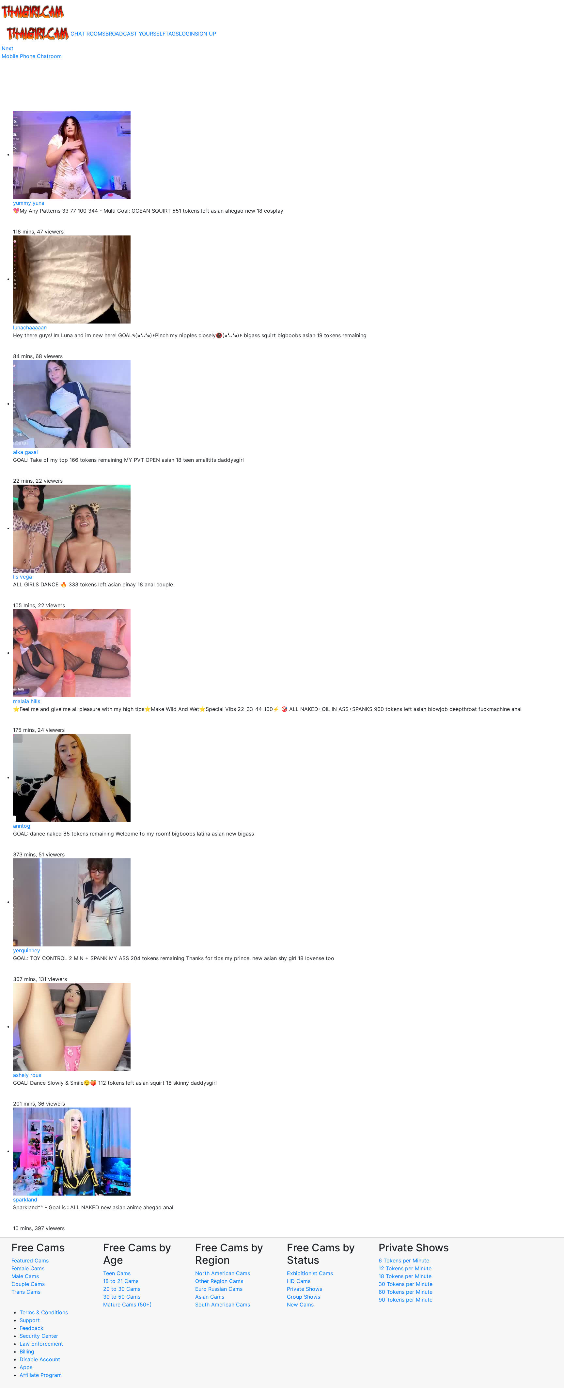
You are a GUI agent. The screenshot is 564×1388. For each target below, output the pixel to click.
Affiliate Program (41, 1375)
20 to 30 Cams (121, 1289)
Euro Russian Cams (219, 1289)
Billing (27, 1351)
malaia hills (26, 701)
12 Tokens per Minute (405, 1268)
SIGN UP (205, 33)
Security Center (39, 1336)
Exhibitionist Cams (310, 1273)
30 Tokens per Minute (405, 1284)
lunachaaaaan (30, 327)
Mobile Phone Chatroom (32, 56)
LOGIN (187, 33)
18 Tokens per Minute (405, 1276)
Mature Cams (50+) (127, 1304)
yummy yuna (28, 203)
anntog (21, 825)
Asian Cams (209, 1296)
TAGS (172, 33)
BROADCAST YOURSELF (135, 33)
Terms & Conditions (44, 1312)
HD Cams (298, 1281)
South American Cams (222, 1304)
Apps (26, 1367)
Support (30, 1320)
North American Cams (222, 1273)
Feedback (31, 1328)
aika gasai (25, 452)
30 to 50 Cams (121, 1296)
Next (7, 48)
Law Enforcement (41, 1343)
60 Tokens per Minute (405, 1292)
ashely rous (27, 1075)
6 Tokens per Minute (404, 1260)
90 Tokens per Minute (405, 1299)
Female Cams (27, 1268)
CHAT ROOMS (87, 33)
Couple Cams (28, 1284)
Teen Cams (117, 1273)
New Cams (300, 1304)
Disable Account (40, 1359)
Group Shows (303, 1296)
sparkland (25, 1199)
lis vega (22, 576)
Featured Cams (30, 1260)
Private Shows (304, 1289)
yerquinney (26, 950)
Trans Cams (25, 1292)
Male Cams (25, 1276)
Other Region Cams (219, 1281)
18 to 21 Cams (120, 1281)
